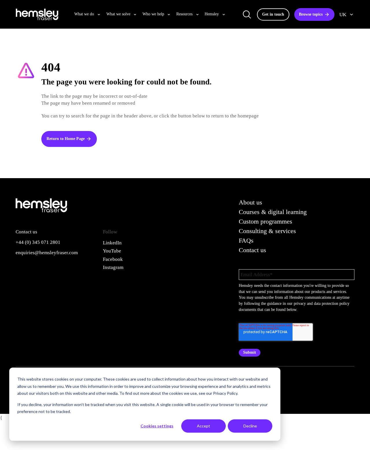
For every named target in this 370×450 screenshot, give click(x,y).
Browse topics (311, 14)
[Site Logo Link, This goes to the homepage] (37, 14)
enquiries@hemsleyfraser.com (47, 252)
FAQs (246, 240)
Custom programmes (265, 221)
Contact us (252, 250)
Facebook (113, 259)
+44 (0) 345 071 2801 (38, 242)
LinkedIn (112, 243)
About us (250, 202)
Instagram (113, 267)
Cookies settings (156, 425)
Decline (250, 425)
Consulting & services (267, 231)
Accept (203, 425)
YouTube (112, 251)
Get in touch (273, 14)
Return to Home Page (66, 139)
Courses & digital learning (273, 212)
